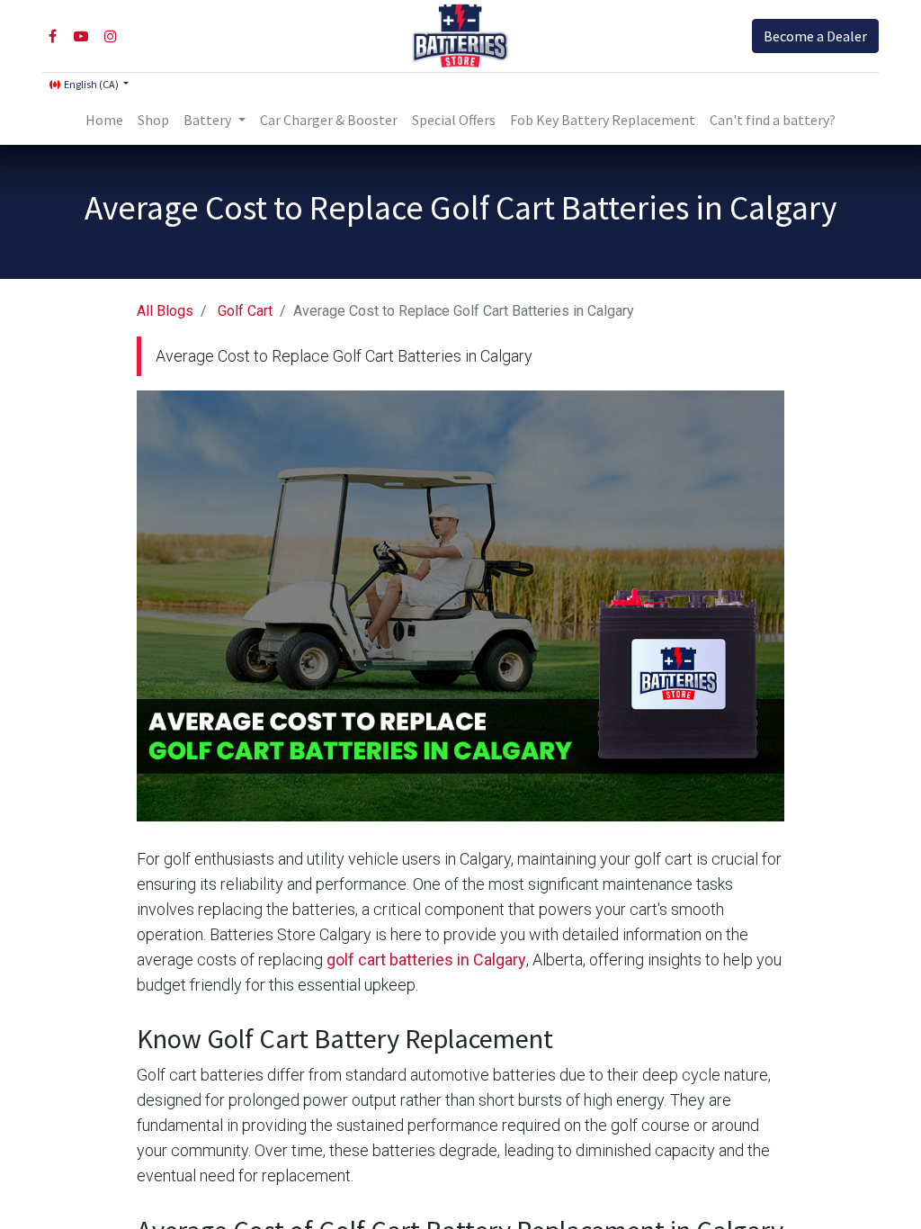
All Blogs (165, 310)
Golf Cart (245, 310)
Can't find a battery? (773, 120)
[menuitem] (104, 120)
